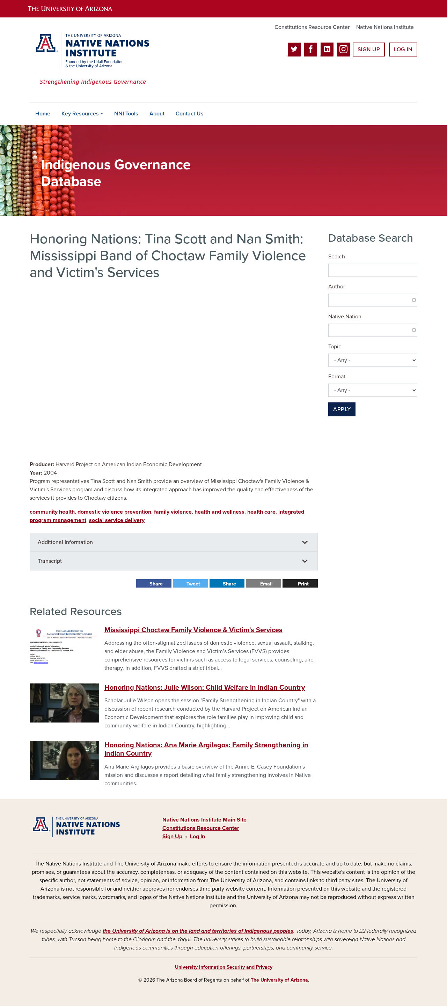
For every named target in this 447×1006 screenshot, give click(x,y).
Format (336, 376)
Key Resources (80, 113)
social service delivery (117, 520)
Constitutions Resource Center (312, 27)
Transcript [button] (50, 561)
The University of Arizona (279, 980)
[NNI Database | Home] (91, 59)
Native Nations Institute (385, 27)
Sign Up (369, 49)
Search (336, 256)
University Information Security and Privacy (223, 967)
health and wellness (219, 511)
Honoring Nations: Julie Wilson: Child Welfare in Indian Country (204, 687)
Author (336, 286)
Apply (342, 409)
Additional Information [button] (65, 542)
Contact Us (190, 113)
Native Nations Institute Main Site (204, 819)
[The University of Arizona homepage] (76, 8)
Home (42, 113)
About (156, 113)
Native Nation (344, 316)
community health (52, 511)
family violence (173, 511)
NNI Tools (126, 113)
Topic (334, 346)
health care (261, 511)
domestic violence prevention (114, 511)
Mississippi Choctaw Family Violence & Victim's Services (193, 630)
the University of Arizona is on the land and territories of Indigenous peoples (198, 931)
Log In (403, 49)
